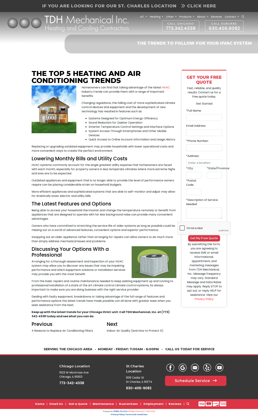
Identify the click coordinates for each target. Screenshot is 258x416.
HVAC (166, 87)
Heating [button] (155, 16)
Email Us (56, 404)
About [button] (201, 16)
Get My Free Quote (204, 238)
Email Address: (196, 126)
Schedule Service (193, 380)
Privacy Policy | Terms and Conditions (129, 414)
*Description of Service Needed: (202, 202)
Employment (154, 404)
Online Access (120, 411)
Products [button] (185, 16)
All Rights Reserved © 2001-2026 (141, 411)
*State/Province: (218, 168)
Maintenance (103, 404)
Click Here (201, 5)
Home (39, 404)
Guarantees (128, 404)
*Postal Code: (191, 183)
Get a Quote (78, 404)
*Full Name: (193, 111)
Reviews (216, 16)
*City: (189, 168)
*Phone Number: (197, 141)
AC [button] (142, 16)
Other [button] (170, 16)
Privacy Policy (204, 299)
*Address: (192, 156)
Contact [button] (231, 16)
